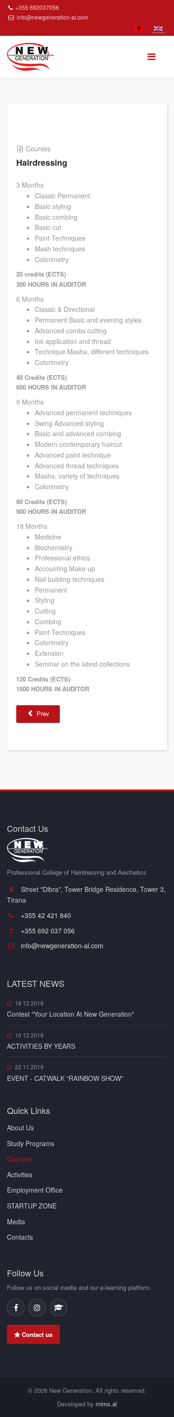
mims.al (106, 1403)
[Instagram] (37, 1307)
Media (16, 1221)
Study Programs (30, 1143)
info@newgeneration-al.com (52, 17)
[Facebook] (16, 1307)
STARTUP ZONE (32, 1205)
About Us (20, 1127)
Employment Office (35, 1189)
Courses (19, 1158)
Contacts (20, 1237)
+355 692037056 (37, 7)
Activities (19, 1174)
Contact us (36, 1334)
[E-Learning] (58, 1307)
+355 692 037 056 (47, 930)
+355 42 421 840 (45, 915)
